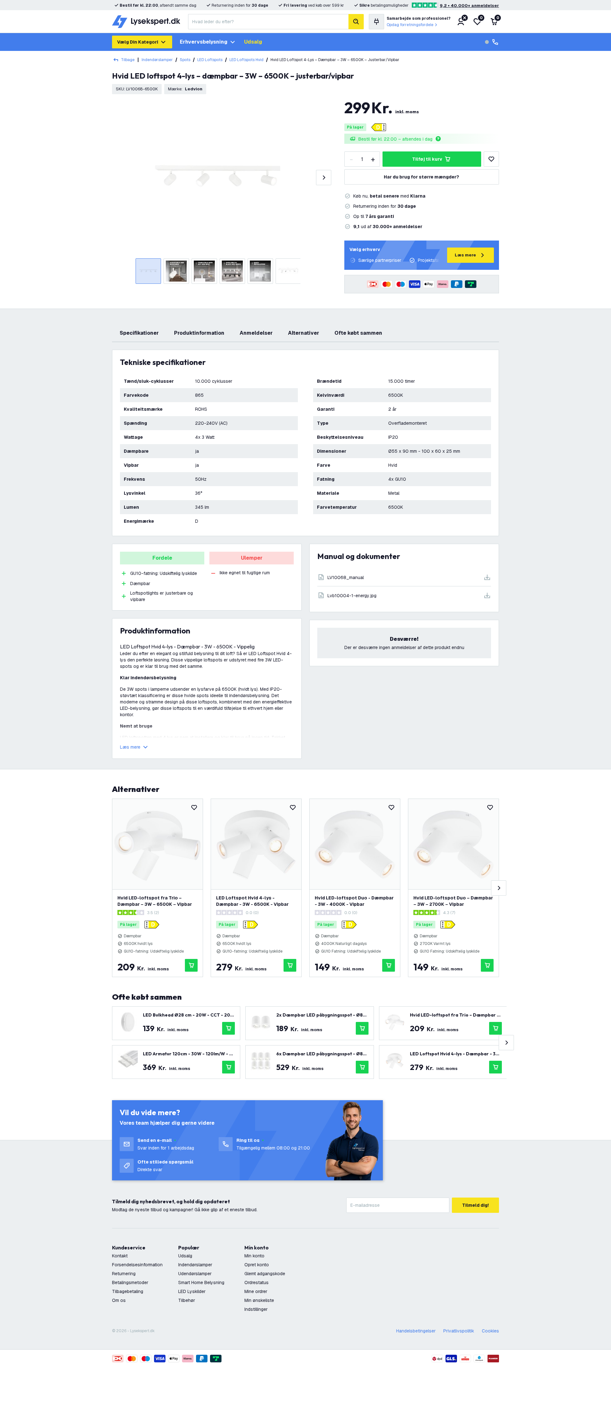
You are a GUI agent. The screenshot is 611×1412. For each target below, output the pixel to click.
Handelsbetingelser (416, 1331)
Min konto (254, 1256)
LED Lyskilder (192, 1291)
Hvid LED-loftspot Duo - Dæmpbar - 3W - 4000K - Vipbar (354, 901)
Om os (119, 1300)
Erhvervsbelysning (204, 41)
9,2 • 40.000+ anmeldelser (469, 5)
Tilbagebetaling (127, 1291)
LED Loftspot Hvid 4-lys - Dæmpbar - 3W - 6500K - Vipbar (252, 901)
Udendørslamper (195, 1273)
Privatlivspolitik (458, 1331)
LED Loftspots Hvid (246, 59)
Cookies (490, 1331)
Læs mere (465, 255)
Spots (185, 59)
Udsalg (253, 41)
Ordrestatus (256, 1282)
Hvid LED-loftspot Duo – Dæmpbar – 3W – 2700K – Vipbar (453, 901)
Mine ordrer (255, 1291)
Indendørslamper (157, 59)
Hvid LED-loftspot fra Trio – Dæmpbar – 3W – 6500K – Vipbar (154, 901)
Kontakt (120, 1256)
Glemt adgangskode (264, 1273)
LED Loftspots (209, 59)
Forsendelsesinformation (137, 1265)
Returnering (124, 1273)
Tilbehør (186, 1300)
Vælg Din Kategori (137, 42)
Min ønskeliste (259, 1300)
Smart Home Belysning (201, 1282)
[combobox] (268, 21)
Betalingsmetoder (130, 1282)
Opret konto (256, 1265)
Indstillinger (256, 1309)
